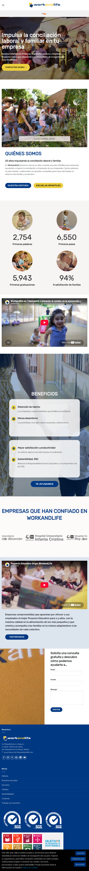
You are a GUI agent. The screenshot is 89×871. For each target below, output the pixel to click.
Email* (53, 670)
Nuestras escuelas (10, 780)
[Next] (83, 539)
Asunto (53, 679)
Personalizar (78, 859)
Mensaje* (54, 689)
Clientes (5, 789)
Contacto (6, 798)
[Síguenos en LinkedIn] (20, 758)
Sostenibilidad (8, 794)
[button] (3, 5)
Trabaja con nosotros (11, 803)
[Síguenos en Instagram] (8, 758)
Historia (5, 776)
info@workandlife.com (24, 752)
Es (43, 13)
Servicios (6, 785)
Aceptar (80, 853)
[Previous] (5, 539)
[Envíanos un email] (16, 758)
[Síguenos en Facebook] (4, 758)
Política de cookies (30, 868)
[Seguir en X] (12, 758)
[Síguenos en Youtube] (25, 758)
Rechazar (80, 864)
